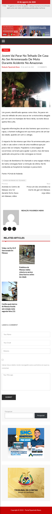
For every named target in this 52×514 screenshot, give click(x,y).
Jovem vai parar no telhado (14, 180)
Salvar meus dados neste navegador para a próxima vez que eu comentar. (25, 366)
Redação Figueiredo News (11, 67)
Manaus (6, 50)
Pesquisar (8, 411)
